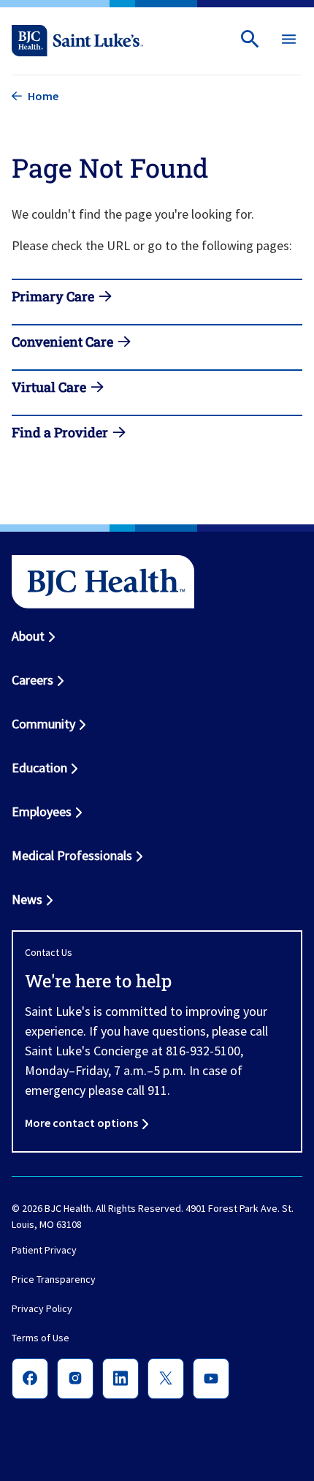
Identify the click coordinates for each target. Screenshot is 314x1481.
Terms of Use (40, 1338)
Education (39, 767)
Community (43, 723)
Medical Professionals (72, 855)
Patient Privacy (44, 1250)
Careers (32, 679)
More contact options (81, 1122)
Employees (42, 811)
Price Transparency (54, 1279)
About (28, 636)
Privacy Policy (42, 1309)
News (27, 899)
